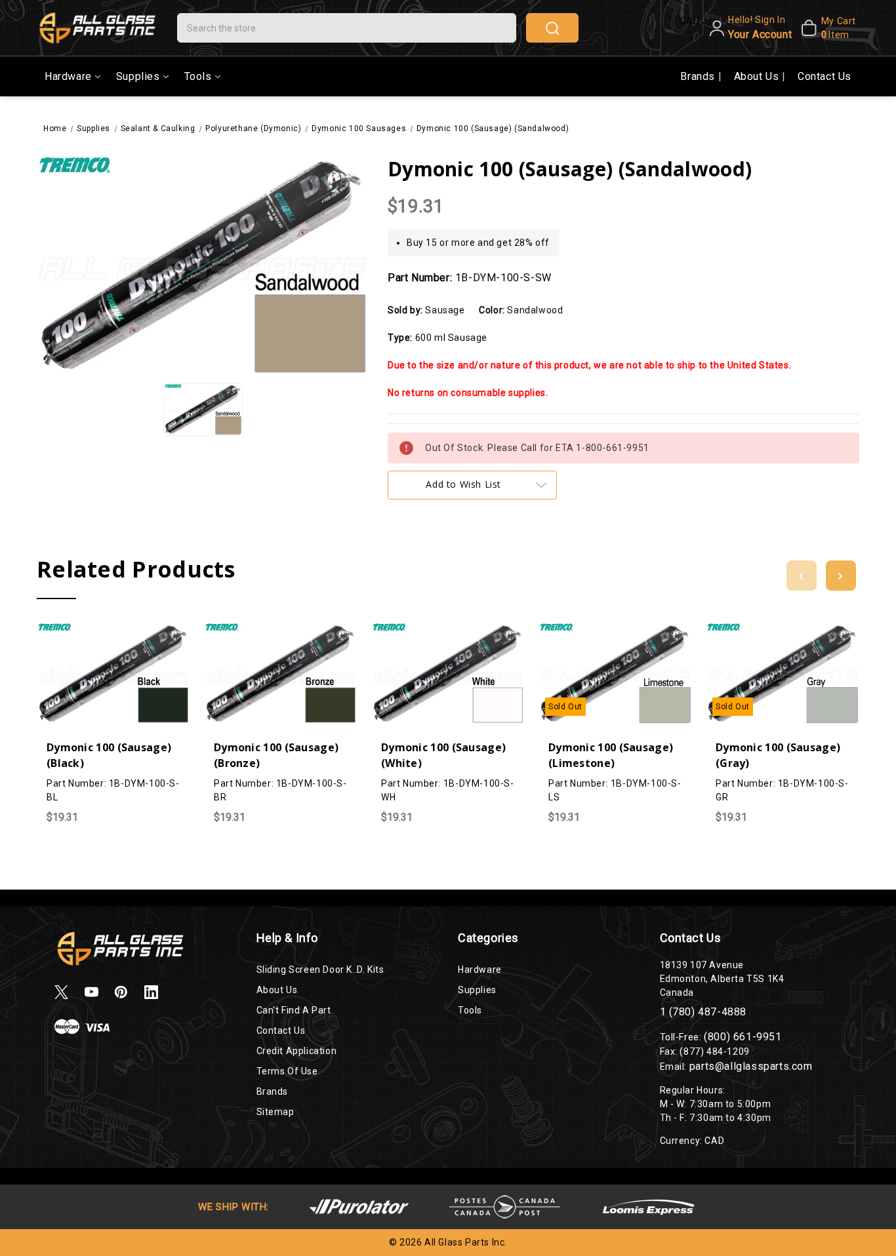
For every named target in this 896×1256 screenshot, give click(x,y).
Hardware (68, 76)
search (552, 28)
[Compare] (113, 630)
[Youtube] (91, 992)
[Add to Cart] (87, 629)
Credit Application (296, 1051)
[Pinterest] (121, 992)
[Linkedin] (151, 992)
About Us (758, 76)
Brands (699, 76)
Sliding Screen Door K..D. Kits (320, 969)
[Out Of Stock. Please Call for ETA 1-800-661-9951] (589, 629)
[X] (61, 992)
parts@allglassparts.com (751, 1066)
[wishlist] (140, 629)
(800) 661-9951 (742, 1036)
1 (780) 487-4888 (703, 1012)
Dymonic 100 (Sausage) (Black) (109, 755)
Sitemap (275, 1112)
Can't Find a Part (293, 1010)
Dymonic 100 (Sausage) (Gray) (778, 755)
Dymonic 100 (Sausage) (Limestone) (610, 755)
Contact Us (824, 76)
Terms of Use (287, 1071)
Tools (198, 76)
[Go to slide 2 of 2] (801, 575)
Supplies (138, 76)
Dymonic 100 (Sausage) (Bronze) (276, 755)
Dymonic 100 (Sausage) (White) (443, 755)
